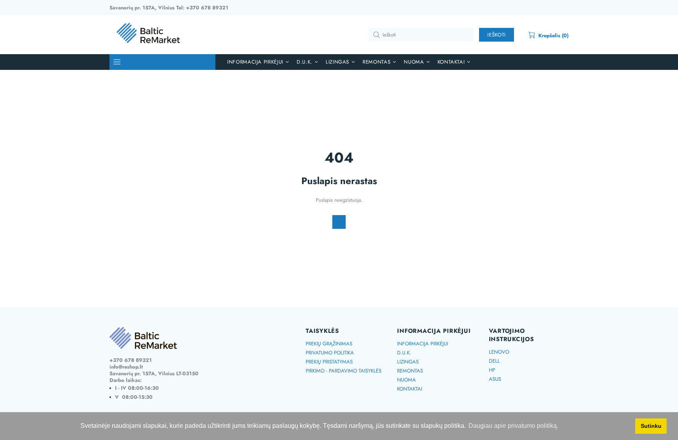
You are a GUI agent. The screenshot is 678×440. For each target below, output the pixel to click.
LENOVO (499, 352)
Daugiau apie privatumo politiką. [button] (513, 425)
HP (492, 370)
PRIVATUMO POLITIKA (330, 352)
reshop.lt (148, 34)
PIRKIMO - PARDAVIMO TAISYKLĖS (343, 370)
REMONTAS (410, 370)
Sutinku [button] (651, 426)
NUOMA (406, 379)
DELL (494, 361)
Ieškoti (496, 34)
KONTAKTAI (409, 388)
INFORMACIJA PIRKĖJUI (422, 343)
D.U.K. (404, 352)
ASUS (495, 379)
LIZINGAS (408, 361)
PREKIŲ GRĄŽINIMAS (329, 343)
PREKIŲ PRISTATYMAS (329, 361)
